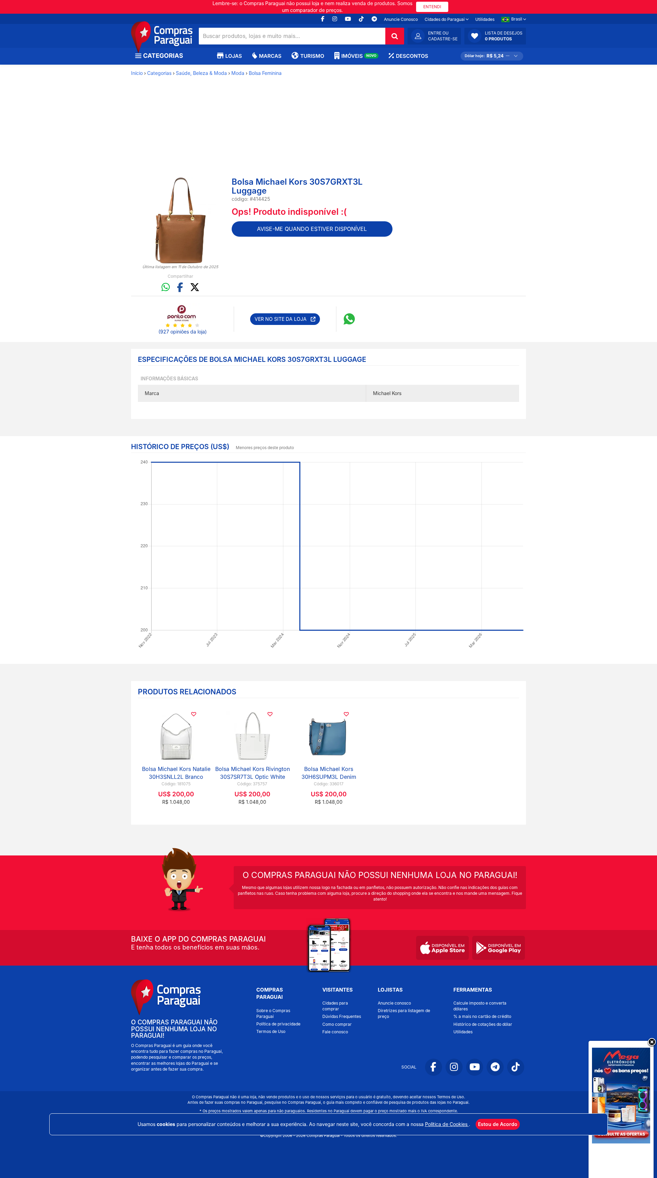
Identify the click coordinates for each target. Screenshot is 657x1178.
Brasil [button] (517, 19)
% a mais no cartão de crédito (482, 1016)
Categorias (159, 73)
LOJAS (234, 56)
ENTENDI (432, 6)
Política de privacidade (278, 1023)
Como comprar (337, 1024)
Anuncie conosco (394, 1003)
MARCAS (270, 56)
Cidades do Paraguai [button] (445, 19)
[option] (180, 220)
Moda (237, 73)
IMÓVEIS (358, 56)
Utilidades (484, 19)
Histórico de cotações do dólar (482, 1024)
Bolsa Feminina (265, 73)
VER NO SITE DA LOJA (283, 319)
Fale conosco (335, 1031)
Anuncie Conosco (401, 19)
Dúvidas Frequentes (341, 1016)
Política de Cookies (447, 1124)
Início (137, 73)
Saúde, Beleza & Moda (201, 73)
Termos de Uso (270, 1031)
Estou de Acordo (497, 1124)
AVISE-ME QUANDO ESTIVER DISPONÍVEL (312, 228)
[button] (495, 36)
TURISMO (312, 56)
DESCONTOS (412, 56)
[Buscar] (394, 36)
